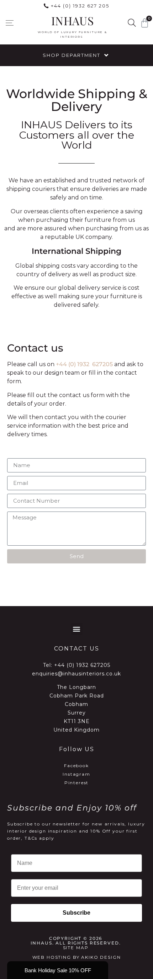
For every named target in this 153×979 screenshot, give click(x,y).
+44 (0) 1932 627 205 (80, 6)
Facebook (76, 765)
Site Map (76, 947)
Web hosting (51, 957)
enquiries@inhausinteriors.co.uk (76, 673)
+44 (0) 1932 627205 (84, 364)
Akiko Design (101, 957)
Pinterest (76, 782)
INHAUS (72, 20)
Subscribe (76, 913)
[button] (9, 23)
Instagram (76, 774)
